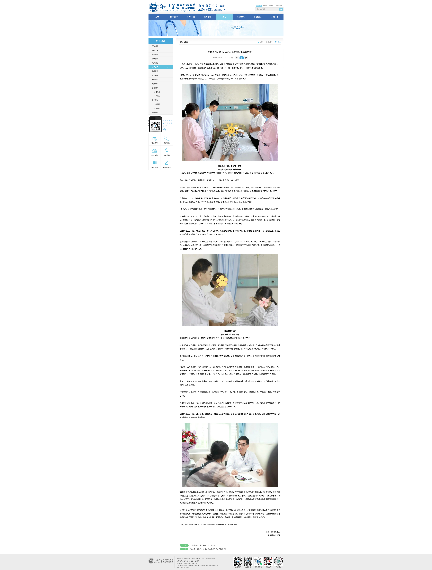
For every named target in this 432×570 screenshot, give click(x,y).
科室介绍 (191, 17)
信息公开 (224, 17)
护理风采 (258, 17)
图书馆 (265, 6)
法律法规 (157, 92)
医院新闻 (155, 46)
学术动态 (155, 71)
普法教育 (155, 88)
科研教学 (241, 17)
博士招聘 (155, 59)
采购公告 (155, 63)
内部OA (258, 6)
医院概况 (174, 17)
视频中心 (155, 79)
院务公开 (155, 84)
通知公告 (155, 50)
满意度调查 (167, 167)
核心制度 (155, 100)
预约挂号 (154, 143)
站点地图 (154, 167)
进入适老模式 (279, 6)
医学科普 (155, 112)
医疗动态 (155, 67)
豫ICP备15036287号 (212, 565)
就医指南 (208, 17)
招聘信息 (155, 54)
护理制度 (157, 108)
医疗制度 (157, 104)
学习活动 (157, 96)
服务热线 (166, 155)
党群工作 (275, 17)
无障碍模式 (271, 6)
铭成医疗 (186, 568)
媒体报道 (155, 75)
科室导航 (154, 155)
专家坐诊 (166, 143)
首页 (157, 17)
